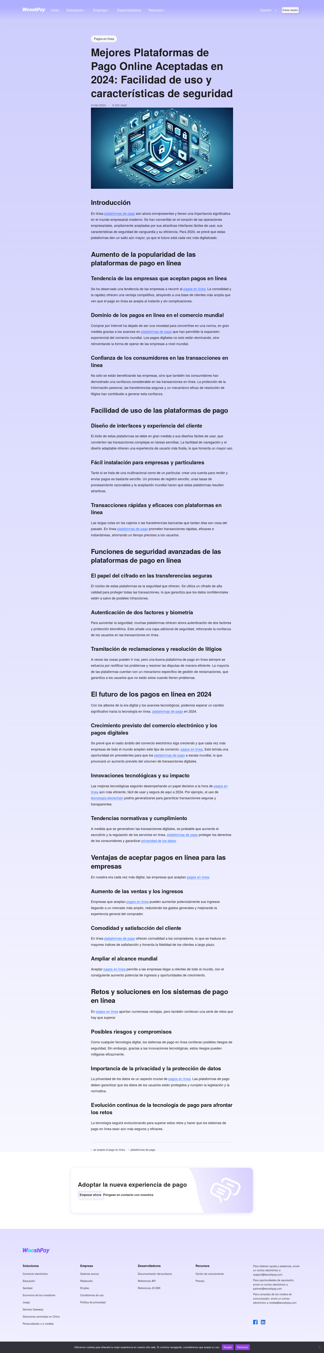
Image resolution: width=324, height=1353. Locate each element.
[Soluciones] (85, 10)
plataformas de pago (119, 213)
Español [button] (265, 10)
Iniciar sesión (290, 10)
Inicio (55, 9)
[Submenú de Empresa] (109, 10)
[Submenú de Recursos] (165, 10)
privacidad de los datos (158, 840)
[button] (90, 1195)
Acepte (228, 1347)
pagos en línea (194, 288)
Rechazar (242, 1347)
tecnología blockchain (107, 797)
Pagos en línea (104, 39)
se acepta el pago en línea (109, 1149)
